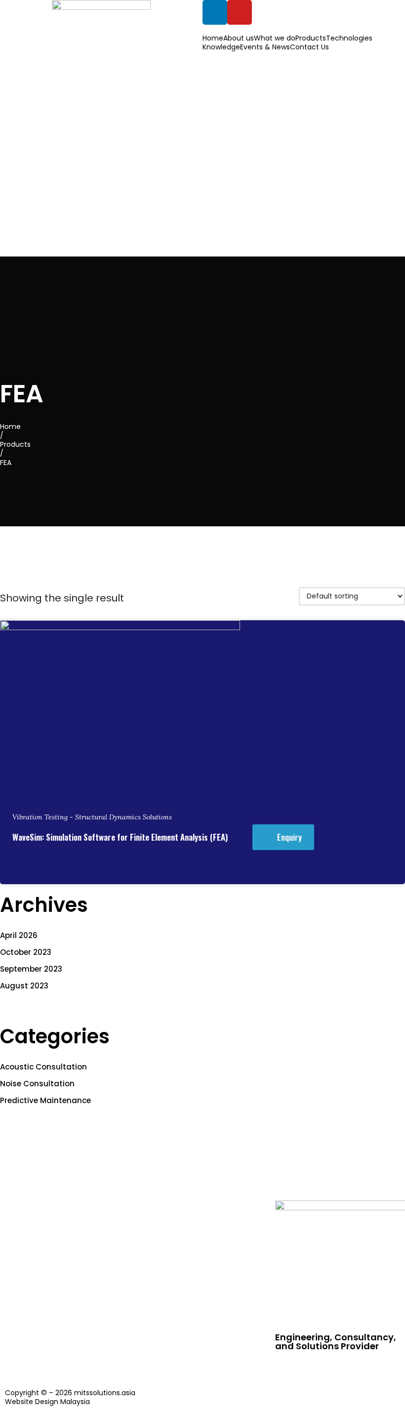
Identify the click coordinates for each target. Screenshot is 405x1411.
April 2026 (19, 935)
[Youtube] (239, 12)
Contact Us (309, 47)
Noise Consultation (37, 1083)
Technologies (349, 38)
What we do (274, 38)
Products (310, 38)
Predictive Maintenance (45, 1100)
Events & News (265, 47)
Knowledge (221, 47)
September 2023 (31, 969)
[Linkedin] (214, 12)
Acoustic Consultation (43, 1067)
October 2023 (25, 952)
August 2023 (24, 986)
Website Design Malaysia (47, 1401)
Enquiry (289, 837)
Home (212, 38)
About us (238, 38)
